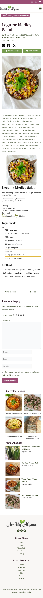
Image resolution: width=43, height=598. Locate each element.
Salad (28, 35)
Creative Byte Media (24, 592)
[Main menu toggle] (40, 8)
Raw (23, 37)
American (5, 37)
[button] (3, 227)
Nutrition (21, 565)
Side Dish (34, 35)
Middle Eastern (15, 37)
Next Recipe (35, 292)
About (21, 542)
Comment (6, 321)
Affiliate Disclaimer (22, 551)
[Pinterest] (36, 2)
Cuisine (21, 576)
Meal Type (21, 570)
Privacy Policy (21, 548)
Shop (21, 545)
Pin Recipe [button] (21, 200)
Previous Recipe (10, 292)
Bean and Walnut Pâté (30, 495)
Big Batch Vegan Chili (30, 463)
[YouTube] (40, 2)
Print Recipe (33, 51)
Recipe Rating (7, 315)
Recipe (10, 15)
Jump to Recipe (13, 51)
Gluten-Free (10, 41)
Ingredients (10, 216)
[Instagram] (32, 2)
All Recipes (21, 567)
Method (22, 216)
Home (4, 15)
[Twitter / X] (14, 45)
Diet (21, 573)
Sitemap (21, 554)
